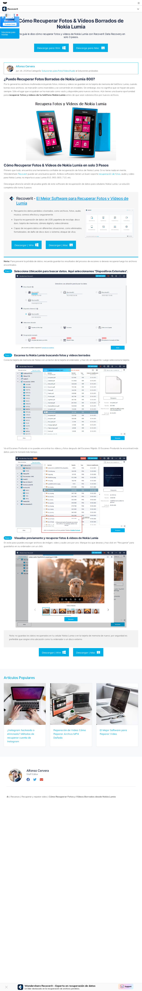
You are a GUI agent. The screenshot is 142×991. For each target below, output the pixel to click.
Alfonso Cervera (25, 66)
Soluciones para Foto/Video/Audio (58, 70)
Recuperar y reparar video (34, 796)
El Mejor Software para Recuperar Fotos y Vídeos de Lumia (72, 201)
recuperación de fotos (109, 173)
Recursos (15, 796)
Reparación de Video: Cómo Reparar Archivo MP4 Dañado (69, 734)
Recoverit (22, 173)
